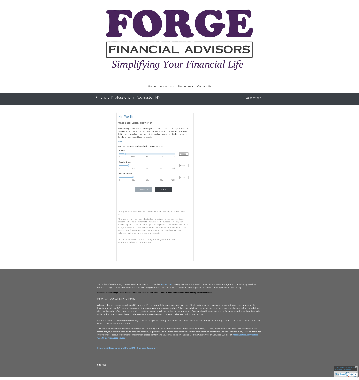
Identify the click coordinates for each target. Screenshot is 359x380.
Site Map (101, 365)
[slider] (147, 153)
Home (152, 86)
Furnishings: (125, 162)
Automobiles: (125, 174)
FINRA (164, 284)
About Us (166, 86)
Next (163, 189)
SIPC (170, 284)
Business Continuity (147, 348)
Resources (184, 86)
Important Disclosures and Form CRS (116, 348)
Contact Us (204, 86)
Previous (143, 189)
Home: (122, 150)
